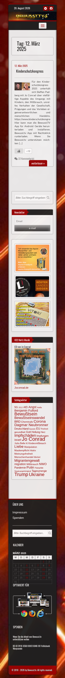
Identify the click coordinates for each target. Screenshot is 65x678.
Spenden (18, 518)
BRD (17, 421)
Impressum (19, 512)
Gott (28, 432)
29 (43, 577)
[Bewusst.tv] (32, 15)
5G (16, 407)
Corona (40, 421)
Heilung (36, 432)
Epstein (32, 429)
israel (17, 439)
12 (26, 569)
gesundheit (19, 432)
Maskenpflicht (21, 450)
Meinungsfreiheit (23, 453)
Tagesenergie (39, 470)
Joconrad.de (21, 387)
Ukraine (36, 474)
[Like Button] (19, 151)
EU (38, 428)
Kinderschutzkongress (29, 71)
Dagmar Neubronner (31, 425)
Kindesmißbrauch (37, 443)
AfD (25, 407)
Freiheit (44, 429)
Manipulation (30, 447)
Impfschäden (25, 435)
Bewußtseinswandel (29, 418)
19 (26, 573)
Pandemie (20, 467)
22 (43, 573)
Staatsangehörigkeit (22, 471)
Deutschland (21, 428)
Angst (32, 407)
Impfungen (43, 435)
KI (27, 443)
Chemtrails (27, 421)
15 (43, 569)
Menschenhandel (23, 457)
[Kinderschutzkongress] (24, 86)
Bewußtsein (25, 414)
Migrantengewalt (27, 460)
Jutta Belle (19, 443)
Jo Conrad (33, 439)
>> (38, 163)
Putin (30, 467)
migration (20, 464)
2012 (21, 407)
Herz (43, 432)
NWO (43, 464)
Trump (21, 474)
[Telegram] (45, 8)
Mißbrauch (32, 464)
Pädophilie (39, 468)
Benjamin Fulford (26, 410)
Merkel (37, 457)
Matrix (33, 450)
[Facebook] (51, 8)
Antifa (39, 407)
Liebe (19, 446)
